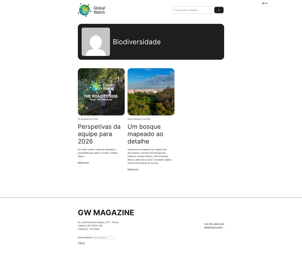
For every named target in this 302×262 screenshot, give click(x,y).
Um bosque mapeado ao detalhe (145, 134)
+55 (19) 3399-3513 (214, 224)
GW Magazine (106, 212)
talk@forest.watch (213, 227)
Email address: (85, 237)
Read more (83, 162)
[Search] (219, 10)
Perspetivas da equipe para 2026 (99, 134)
